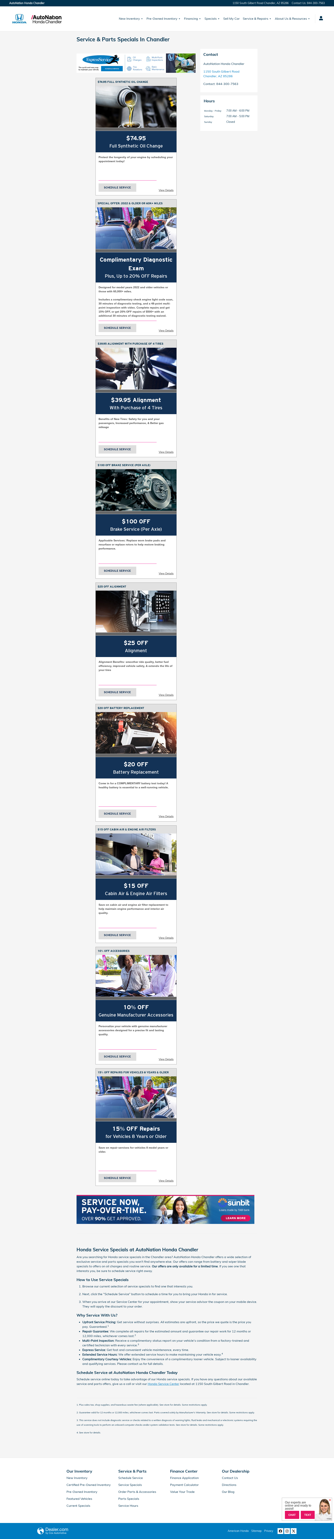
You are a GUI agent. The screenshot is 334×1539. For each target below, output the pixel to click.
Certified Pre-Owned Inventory (88, 1485)
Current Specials (78, 1506)
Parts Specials (128, 1499)
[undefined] (136, 63)
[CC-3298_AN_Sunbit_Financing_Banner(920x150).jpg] (165, 1209)
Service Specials (130, 1485)
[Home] (19, 19)
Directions (229, 1485)
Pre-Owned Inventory (162, 18)
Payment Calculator (184, 1485)
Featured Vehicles (79, 1499)
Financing (191, 18)
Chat (292, 1514)
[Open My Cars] (320, 18)
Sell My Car (231, 18)
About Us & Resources (291, 18)
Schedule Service (117, 187)
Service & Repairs (255, 18)
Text (307, 1514)
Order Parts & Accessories (137, 1492)
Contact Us (230, 1478)
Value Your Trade (182, 1492)
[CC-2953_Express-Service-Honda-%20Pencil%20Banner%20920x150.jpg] (136, 63)
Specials (210, 18)
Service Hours (128, 1506)
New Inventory (129, 18)
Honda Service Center (163, 1384)
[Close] (330, 1500)
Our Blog (228, 1492)
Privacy (268, 1531)
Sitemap (256, 1531)
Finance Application (184, 1478)
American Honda (238, 1531)
